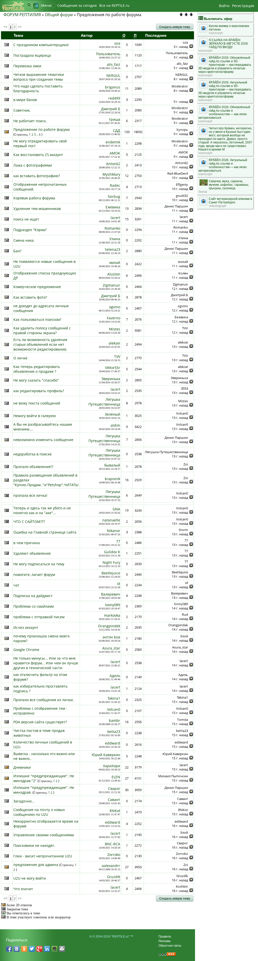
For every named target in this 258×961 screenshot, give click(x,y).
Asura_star (111, 648)
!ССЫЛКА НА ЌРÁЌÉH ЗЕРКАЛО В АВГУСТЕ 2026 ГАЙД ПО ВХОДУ (228, 43)
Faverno (113, 318)
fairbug (114, 196)
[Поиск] (29, 5)
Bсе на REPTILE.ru (114, 5)
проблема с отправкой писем (38, 616)
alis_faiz (113, 64)
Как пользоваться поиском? (37, 319)
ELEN (116, 776)
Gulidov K (112, 551)
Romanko (112, 228)
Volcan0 (113, 709)
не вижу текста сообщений (36, 403)
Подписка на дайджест (33, 595)
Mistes (114, 329)
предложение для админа (35, 864)
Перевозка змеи (27, 66)
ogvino (114, 306)
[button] (175, 27)
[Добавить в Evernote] (54, 949)
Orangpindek (109, 626)
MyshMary (111, 174)
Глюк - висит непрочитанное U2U (42, 856)
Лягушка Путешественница (104, 402)
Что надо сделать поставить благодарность (37, 88)
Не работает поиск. (30, 120)
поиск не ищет (26, 219)
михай (114, 262)
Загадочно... (24, 801)
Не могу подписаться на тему (38, 564)
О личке (20, 358)
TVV (117, 356)
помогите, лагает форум (34, 574)
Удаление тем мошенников (37, 208)
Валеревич (110, 594)
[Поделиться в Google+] (39, 949)
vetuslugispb (217, 206)
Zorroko (113, 854)
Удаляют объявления (32, 553)
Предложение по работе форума (41, 129)
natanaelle (111, 520)
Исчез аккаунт (25, 627)
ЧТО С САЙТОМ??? (29, 521)
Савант (114, 799)
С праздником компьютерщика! (41, 44)
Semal (202, 192)
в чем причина (26, 542)
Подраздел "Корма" (30, 229)
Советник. (22, 110)
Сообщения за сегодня (77, 5)
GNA (116, 509)
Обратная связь (169, 945)
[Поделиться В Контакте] (17, 949)
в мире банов (25, 99)
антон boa (111, 637)
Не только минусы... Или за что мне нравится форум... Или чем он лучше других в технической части (45, 663)
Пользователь (108, 53)
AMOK (115, 153)
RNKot (115, 810)
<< (6, 27)
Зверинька (111, 378)
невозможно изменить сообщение (43, 439)
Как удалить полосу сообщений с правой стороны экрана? (42, 330)
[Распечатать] (62, 949)
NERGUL (113, 75)
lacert (115, 217)
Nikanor (113, 530)
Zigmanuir (111, 285)
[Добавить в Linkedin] (47, 949)
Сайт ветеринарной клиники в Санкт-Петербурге (230, 200)
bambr (114, 720)
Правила (164, 936)
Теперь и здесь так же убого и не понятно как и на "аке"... (42, 510)
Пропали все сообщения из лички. (43, 699)
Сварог (114, 788)
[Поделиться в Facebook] (9, 949)
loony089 (112, 604)
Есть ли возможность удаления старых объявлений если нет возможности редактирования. (40, 344)
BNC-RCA (112, 844)
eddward (112, 743)
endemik (113, 142)
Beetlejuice (111, 573)
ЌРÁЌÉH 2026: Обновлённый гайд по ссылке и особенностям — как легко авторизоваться (224, 112)
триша (114, 119)
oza (117, 43)
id (118, 583)
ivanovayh (216, 33)
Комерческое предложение (37, 286)
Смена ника (23, 240)
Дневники (22, 767)
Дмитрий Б (110, 108)
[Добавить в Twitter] (32, 949)
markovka (112, 615)
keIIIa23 (113, 731)
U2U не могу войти (29, 878)
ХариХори (111, 765)
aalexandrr (111, 865)
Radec (115, 185)
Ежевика (113, 207)
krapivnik (112, 478)
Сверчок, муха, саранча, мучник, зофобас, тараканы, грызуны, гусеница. (229, 184)
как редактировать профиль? (38, 390)
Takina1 (114, 698)
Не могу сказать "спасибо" (36, 380)
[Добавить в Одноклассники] (24, 949)
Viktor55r (112, 367)
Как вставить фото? (30, 297)
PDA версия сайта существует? (40, 722)
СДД (116, 130)
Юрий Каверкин (106, 754)
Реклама (164, 941)
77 (118, 541)
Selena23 (112, 249)
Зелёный (112, 414)
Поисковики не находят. (34, 845)
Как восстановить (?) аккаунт (38, 154)
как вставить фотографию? (36, 175)
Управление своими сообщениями (43, 834)
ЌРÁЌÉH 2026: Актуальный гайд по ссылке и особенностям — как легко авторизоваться (222, 165)
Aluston (113, 274)
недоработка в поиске (32, 454)
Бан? (17, 251)
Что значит (23, 888)
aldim (115, 425)
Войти (224, 5)
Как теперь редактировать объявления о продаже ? (36, 369)
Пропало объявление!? (33, 466)
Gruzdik (113, 876)
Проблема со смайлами (33, 606)
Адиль (115, 675)
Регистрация (243, 5)
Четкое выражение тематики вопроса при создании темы (38, 77)
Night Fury (111, 562)
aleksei (114, 343)
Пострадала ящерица (32, 55)
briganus (112, 87)
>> (19, 27)
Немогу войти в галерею (34, 415)
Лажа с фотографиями (32, 165)
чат (16, 585)
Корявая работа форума (34, 198)
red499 (114, 98)
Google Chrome (26, 649)
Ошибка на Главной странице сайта (44, 532)
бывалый (112, 465)
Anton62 (113, 163)
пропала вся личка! (30, 495)
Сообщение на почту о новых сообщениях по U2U (39, 812)
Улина (114, 238)
